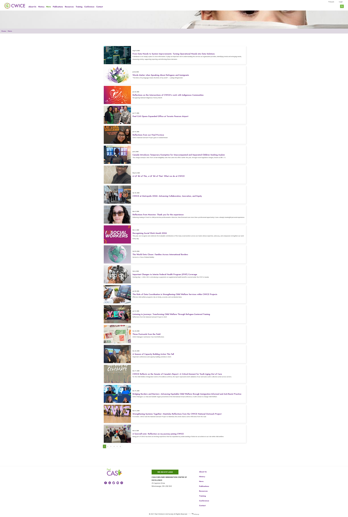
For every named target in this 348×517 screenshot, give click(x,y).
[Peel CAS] (114, 472)
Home (3, 31)
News (48, 7)
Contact (99, 7)
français (331, 2)
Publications (58, 7)
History (41, 7)
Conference (89, 7)
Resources (69, 7)
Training (79, 7)
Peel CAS (14, 5)
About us (32, 7)
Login (341, 2)
